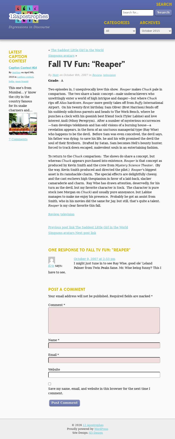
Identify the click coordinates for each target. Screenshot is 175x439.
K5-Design (96, 432)
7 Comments (18, 139)
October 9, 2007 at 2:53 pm (94, 259)
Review (97, 75)
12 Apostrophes (93, 425)
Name (53, 340)
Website (54, 369)
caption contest (25, 77)
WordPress (101, 428)
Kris (51, 265)
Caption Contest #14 (23, 68)
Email (53, 354)
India (11, 81)
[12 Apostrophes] (29, 14)
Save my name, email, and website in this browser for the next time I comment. (99, 391)
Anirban (16, 72)
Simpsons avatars (61, 55)
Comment (56, 305)
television (109, 75)
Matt (55, 75)
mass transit (21, 81)
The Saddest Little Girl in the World (77, 50)
